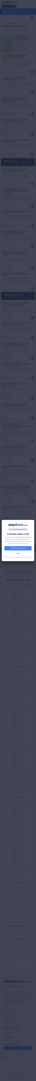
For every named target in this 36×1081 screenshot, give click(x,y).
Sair (18, 553)
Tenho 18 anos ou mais (18, 548)
